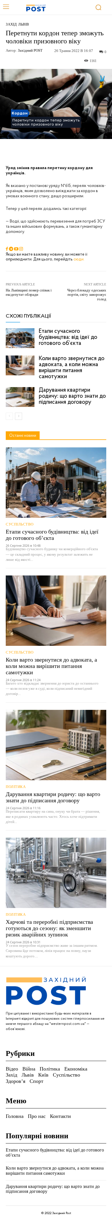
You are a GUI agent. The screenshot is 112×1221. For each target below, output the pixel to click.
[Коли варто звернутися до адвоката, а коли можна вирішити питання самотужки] (20, 365)
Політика (16, 787)
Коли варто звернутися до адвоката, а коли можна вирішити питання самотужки (72, 368)
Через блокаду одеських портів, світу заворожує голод (86, 294)
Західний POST (30, 50)
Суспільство (20, 524)
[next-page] (18, 416)
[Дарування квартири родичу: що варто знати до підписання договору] (20, 397)
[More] (85, 152)
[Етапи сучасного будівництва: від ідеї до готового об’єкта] (20, 338)
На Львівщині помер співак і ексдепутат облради (29, 292)
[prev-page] (9, 416)
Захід (11, 24)
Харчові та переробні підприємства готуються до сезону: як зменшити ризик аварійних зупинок (49, 928)
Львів (23, 24)
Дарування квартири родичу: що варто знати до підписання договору (72, 396)
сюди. (79, 259)
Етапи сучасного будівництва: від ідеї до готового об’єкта (68, 337)
